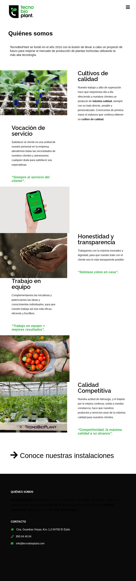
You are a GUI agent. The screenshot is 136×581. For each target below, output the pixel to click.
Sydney (50, 575)
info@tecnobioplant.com (30, 543)
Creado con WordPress (22, 575)
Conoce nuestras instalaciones (67, 455)
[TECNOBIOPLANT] (21, 11)
